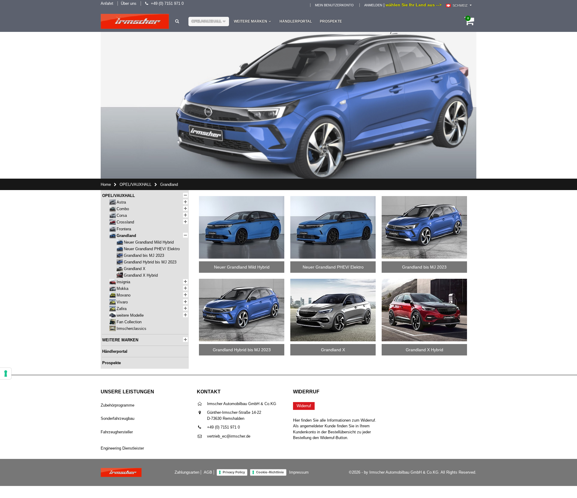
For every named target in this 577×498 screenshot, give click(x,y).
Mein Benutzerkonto (334, 5)
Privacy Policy (234, 472)
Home (106, 184)
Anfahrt (107, 3)
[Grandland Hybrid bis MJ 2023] (241, 280)
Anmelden (373, 5)
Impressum (299, 472)
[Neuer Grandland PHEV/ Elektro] (333, 198)
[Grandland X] (333, 280)
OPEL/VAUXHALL (206, 21)
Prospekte (331, 21)
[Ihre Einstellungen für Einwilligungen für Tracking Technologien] (5, 373)
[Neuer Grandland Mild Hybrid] (241, 198)
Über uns (128, 3)
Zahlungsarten (187, 472)
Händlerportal (295, 21)
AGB (208, 472)
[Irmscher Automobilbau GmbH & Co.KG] (134, 21)
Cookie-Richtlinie (270, 472)
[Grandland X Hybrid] (424, 280)
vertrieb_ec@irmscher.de (228, 436)
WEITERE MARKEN (250, 21)
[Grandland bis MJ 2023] (424, 198)
